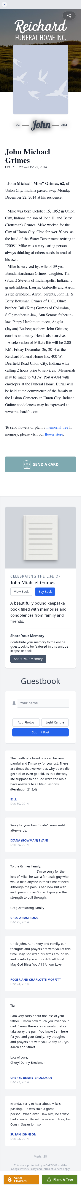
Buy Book (45, 591)
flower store (54, 434)
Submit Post (40, 732)
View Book (21, 591)
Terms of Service (52, 1169)
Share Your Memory (28, 659)
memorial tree (57, 427)
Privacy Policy (28, 1169)
